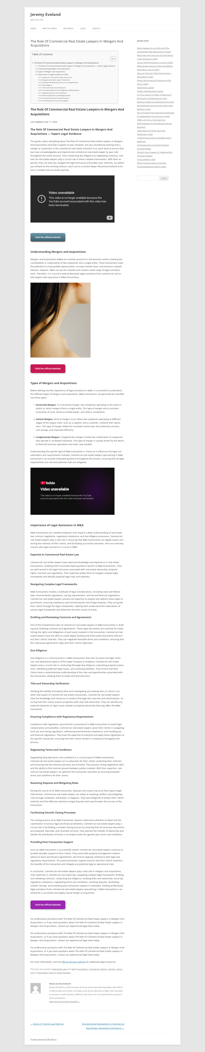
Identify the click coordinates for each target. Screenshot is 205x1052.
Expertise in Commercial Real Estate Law (57, 77)
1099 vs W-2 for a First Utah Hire (151, 120)
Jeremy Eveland (45, 14)
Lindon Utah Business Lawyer (150, 91)
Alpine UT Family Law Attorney (47, 1024)
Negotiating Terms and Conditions (54, 93)
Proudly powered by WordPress (43, 1039)
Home (33, 28)
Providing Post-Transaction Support (55, 101)
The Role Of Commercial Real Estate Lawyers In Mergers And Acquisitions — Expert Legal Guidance (76, 66)
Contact (96, 28)
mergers (111, 969)
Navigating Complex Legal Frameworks (56, 80)
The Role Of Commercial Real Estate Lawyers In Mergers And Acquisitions (66, 63)
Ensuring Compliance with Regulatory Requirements (60, 90)
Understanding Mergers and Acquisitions (54, 69)
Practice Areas (49, 28)
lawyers (103, 969)
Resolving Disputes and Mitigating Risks (56, 95)
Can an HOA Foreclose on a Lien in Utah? (155, 62)
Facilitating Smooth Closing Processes (55, 98)
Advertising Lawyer (145, 87)
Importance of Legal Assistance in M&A (53, 74)
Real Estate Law (59, 969)
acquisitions (82, 969)
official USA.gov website (73, 961)
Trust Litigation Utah (146, 159)
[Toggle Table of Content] (111, 58)
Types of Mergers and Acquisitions (51, 71)
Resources (68, 28)
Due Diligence (47, 85)
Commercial (94, 969)
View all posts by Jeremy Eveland (64, 1001)
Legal (83, 28)
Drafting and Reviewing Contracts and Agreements (60, 82)
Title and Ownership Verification (54, 88)
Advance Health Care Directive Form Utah (155, 102)
